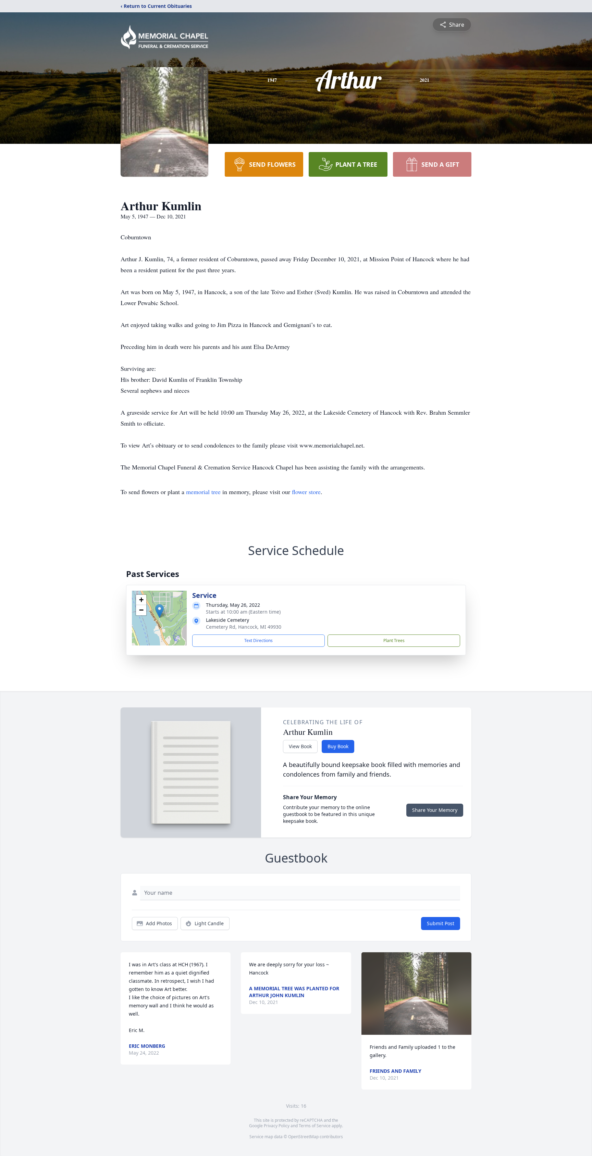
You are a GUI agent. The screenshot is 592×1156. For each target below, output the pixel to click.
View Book (300, 746)
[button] (159, 611)
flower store (306, 492)
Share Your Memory (434, 810)
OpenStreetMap (303, 1137)
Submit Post (440, 923)
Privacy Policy (276, 1126)
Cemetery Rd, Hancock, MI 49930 (243, 627)
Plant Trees (394, 640)
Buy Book (338, 746)
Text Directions (258, 640)
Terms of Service (315, 1126)
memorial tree (203, 492)
